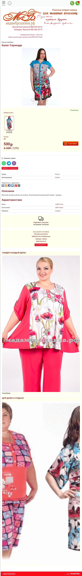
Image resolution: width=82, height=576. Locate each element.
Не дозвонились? (41, 245)
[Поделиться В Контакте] (3, 185)
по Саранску (37, 224)
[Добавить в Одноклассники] (6, 185)
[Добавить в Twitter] (12, 185)
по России (45, 224)
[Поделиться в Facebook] (9, 185)
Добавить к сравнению (10, 168)
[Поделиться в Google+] (15, 185)
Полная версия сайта (9, 574)
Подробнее (6, 393)
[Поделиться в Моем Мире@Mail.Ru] (19, 185)
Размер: (6, 137)
